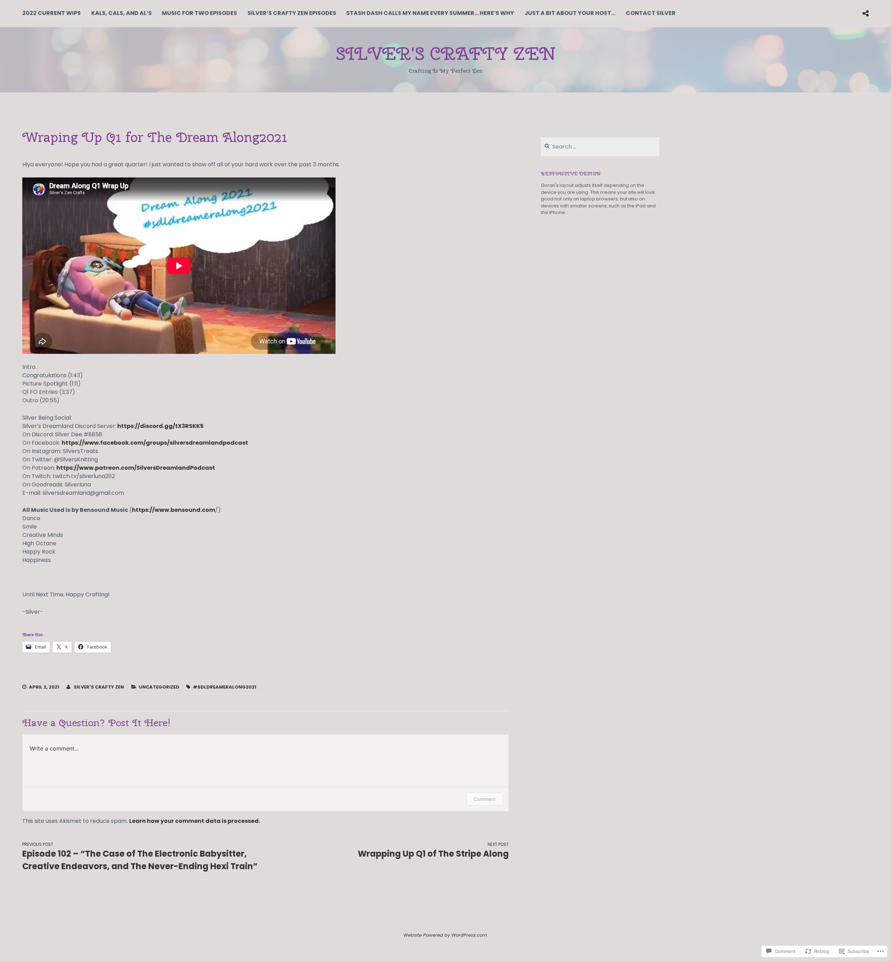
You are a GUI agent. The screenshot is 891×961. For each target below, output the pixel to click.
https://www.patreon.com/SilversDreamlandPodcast (135, 468)
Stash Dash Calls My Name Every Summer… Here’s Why (430, 13)
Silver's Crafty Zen (445, 53)
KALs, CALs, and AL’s (121, 13)
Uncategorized (159, 687)
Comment (485, 799)
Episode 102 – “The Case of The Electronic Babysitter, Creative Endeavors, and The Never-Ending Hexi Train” (140, 856)
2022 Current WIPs (51, 13)
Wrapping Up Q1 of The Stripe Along (433, 850)
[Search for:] (600, 147)
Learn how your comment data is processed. (194, 821)
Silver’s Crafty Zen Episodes (291, 13)
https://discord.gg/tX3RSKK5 (160, 426)
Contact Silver (651, 13)
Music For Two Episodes (199, 13)
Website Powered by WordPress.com (445, 935)
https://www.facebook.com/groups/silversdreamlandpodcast (155, 443)
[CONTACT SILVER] (865, 13)
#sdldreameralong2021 (224, 687)
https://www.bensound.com (173, 510)
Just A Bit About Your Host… (570, 13)
